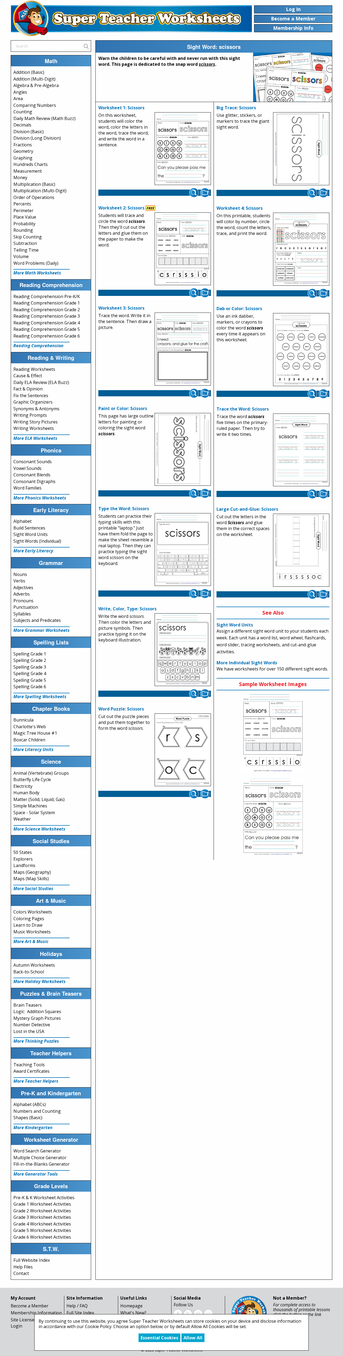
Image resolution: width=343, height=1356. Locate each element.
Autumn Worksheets (34, 965)
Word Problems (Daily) (35, 263)
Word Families (27, 488)
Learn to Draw (27, 925)
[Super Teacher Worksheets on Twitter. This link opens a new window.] (188, 1313)
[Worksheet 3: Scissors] (183, 349)
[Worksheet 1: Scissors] (183, 149)
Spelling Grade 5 (29, 680)
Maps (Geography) (32, 872)
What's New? (133, 1313)
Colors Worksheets (32, 912)
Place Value (24, 217)
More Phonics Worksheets (39, 498)
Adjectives (23, 587)
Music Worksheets (32, 932)
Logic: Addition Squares (37, 1011)
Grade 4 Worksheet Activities (42, 1224)
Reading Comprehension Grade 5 (46, 329)
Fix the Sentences (30, 395)
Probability (24, 224)
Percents (22, 204)
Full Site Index (80, 1313)
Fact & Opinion (28, 389)
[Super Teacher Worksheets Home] (131, 18)
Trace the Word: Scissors (243, 409)
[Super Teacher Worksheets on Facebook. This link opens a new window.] (178, 1313)
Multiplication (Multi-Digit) (39, 191)
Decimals (22, 125)
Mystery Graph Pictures (37, 1018)
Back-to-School (28, 972)
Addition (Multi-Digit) (34, 79)
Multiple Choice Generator (39, 1158)
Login (16, 1326)
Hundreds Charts (30, 164)
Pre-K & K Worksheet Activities (43, 1198)
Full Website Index (31, 1260)
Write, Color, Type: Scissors (127, 609)
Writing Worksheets (33, 428)
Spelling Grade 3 (29, 667)
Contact (21, 1273)
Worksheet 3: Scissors (121, 308)
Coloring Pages (28, 919)
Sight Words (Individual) (37, 541)
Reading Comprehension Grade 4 (46, 323)
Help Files (23, 1267)
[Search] (86, 46)
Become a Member (30, 1306)
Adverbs (21, 594)
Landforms (24, 865)
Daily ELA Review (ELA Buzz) (41, 382)
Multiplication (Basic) (34, 184)
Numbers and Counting (37, 1111)
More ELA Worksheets (35, 438)
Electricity (22, 786)
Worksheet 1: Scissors (121, 108)
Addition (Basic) (28, 72)
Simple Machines (30, 806)
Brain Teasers (27, 1005)
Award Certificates (31, 1071)
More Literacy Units (33, 749)
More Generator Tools (35, 1174)
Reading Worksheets (34, 369)
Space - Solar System (34, 812)
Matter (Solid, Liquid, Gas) (39, 799)
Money (20, 177)
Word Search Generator (37, 1151)
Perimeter (23, 210)
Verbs (19, 581)
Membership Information (36, 1313)
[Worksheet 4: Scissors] (301, 249)
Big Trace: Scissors (236, 108)
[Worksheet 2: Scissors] (183, 249)
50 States (22, 852)
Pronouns (23, 601)
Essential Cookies (159, 1338)
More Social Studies (33, 888)
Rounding (23, 230)
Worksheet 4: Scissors (240, 208)
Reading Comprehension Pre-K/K (46, 296)
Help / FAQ (77, 1306)
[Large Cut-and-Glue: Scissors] (301, 550)
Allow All (193, 1338)
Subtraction (25, 243)
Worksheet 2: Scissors (121, 208)
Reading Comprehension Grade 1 (46, 303)
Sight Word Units (30, 534)
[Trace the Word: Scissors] (301, 450)
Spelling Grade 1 (29, 654)
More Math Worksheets (37, 273)
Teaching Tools (29, 1065)
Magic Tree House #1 (35, 733)
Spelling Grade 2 (29, 660)
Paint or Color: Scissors (122, 408)
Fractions (22, 145)
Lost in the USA (28, 1031)
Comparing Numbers (34, 105)
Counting (22, 112)
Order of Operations (33, 197)
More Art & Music (31, 941)
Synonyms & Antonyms (36, 409)
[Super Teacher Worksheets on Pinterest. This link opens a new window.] (198, 1313)
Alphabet (22, 521)
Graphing (22, 158)
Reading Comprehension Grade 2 (46, 310)
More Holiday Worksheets (39, 981)
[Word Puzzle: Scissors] (183, 750)
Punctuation (25, 607)
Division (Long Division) (37, 138)
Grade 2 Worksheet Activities (42, 1211)
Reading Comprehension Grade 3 (46, 316)
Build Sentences (29, 528)
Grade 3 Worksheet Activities (42, 1217)
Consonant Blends (31, 475)
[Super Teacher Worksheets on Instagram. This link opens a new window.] (208, 1313)
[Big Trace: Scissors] (301, 149)
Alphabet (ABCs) (29, 1104)
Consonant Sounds (32, 462)
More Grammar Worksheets (41, 630)
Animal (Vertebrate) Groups (41, 773)
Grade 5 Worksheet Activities (42, 1230)
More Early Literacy (33, 551)
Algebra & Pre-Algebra (36, 85)
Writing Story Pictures (35, 422)
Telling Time (26, 250)
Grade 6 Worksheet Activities (42, 1237)
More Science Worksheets (39, 829)
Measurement (27, 171)
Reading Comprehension (38, 346)
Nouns (20, 574)
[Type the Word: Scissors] (183, 550)
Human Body (26, 793)
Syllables (22, 614)
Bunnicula (23, 720)
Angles (20, 92)
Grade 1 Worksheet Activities (42, 1204)
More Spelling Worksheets (39, 696)
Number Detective (31, 1025)
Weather (22, 819)
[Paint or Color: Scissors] (183, 449)
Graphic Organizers (33, 402)
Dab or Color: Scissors (239, 308)
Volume (21, 256)
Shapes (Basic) (27, 1118)
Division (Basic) (28, 132)
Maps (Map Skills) (31, 879)
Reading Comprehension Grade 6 (46, 336)
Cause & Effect (27, 376)
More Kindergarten (33, 1127)
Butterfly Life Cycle (32, 779)
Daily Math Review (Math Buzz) (44, 118)
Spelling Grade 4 (29, 673)
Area (18, 98)
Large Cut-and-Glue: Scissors (247, 509)
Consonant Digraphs (34, 481)
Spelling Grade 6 (29, 687)
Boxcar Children (29, 740)
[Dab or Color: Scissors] (301, 350)
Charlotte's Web (29, 727)
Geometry (23, 151)
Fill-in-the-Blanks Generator (41, 1164)
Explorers (23, 859)
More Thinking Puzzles (36, 1041)
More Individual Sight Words (247, 663)
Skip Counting (27, 237)
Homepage (131, 1306)
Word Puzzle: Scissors (121, 709)
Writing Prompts (30, 415)
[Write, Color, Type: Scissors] (183, 650)
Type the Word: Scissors (123, 509)
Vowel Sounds (27, 468)
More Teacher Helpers (35, 1081)
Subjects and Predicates (37, 620)
